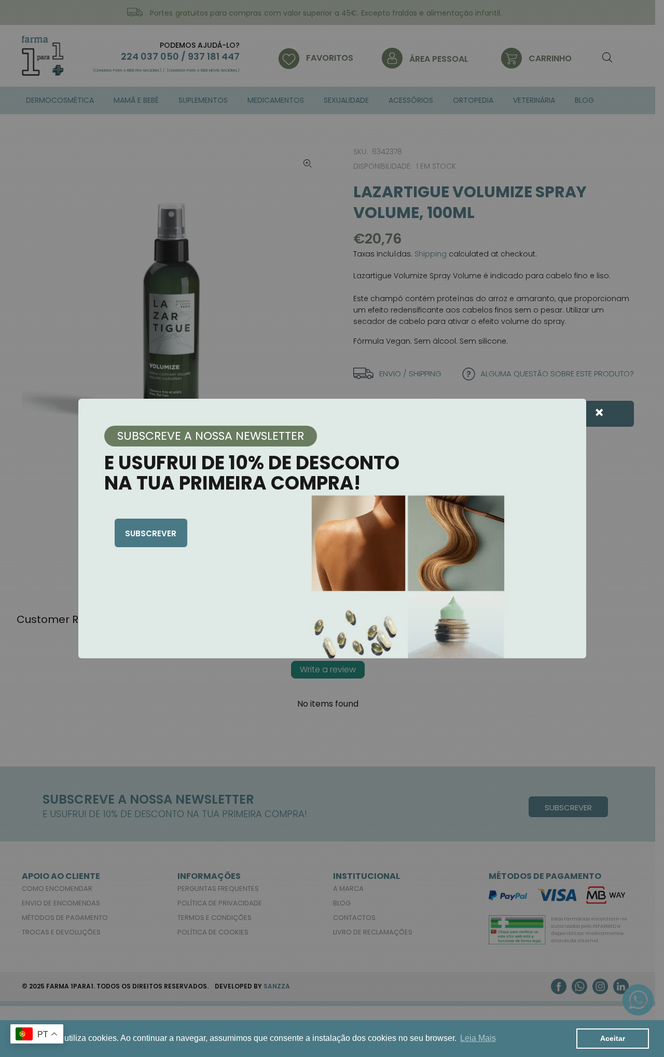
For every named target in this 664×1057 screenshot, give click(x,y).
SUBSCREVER (150, 533)
